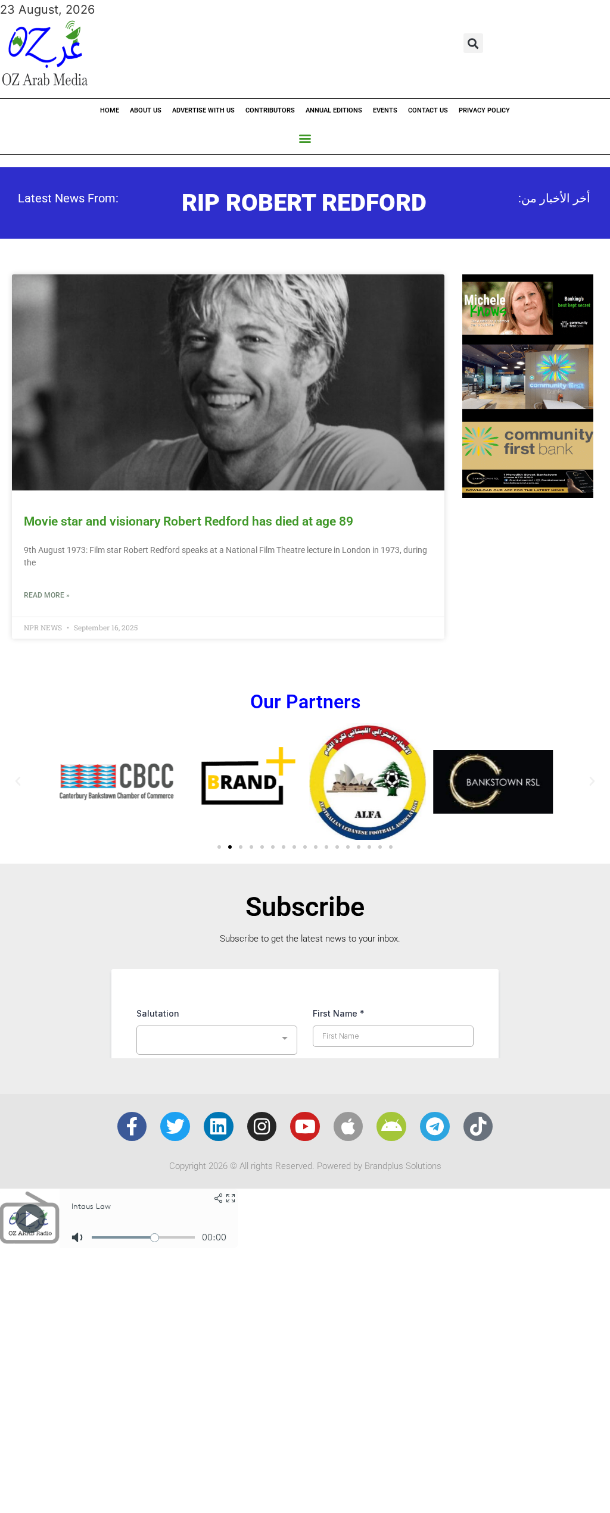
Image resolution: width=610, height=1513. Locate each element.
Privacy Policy (484, 110)
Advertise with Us (203, 110)
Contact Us (428, 110)
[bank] (527, 494)
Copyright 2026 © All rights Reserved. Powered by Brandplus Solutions (305, 1166)
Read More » (47, 595)
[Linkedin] (219, 1127)
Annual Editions (334, 110)
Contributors (270, 110)
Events (385, 110)
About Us (145, 110)
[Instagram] (262, 1127)
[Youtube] (305, 1127)
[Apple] (348, 1127)
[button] (473, 43)
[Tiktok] (478, 1127)
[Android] (391, 1127)
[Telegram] (435, 1127)
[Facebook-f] (132, 1127)
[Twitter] (175, 1127)
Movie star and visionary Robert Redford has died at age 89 (188, 521)
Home (109, 110)
